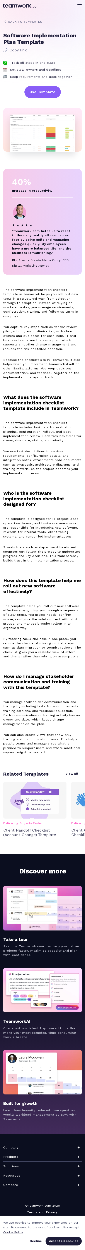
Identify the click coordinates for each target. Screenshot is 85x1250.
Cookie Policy (13, 1232)
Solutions (11, 1166)
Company (11, 1147)
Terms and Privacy (42, 1212)
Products (10, 1156)
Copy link (18, 50)
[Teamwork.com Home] (21, 5)
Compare (10, 1184)
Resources (11, 1175)
